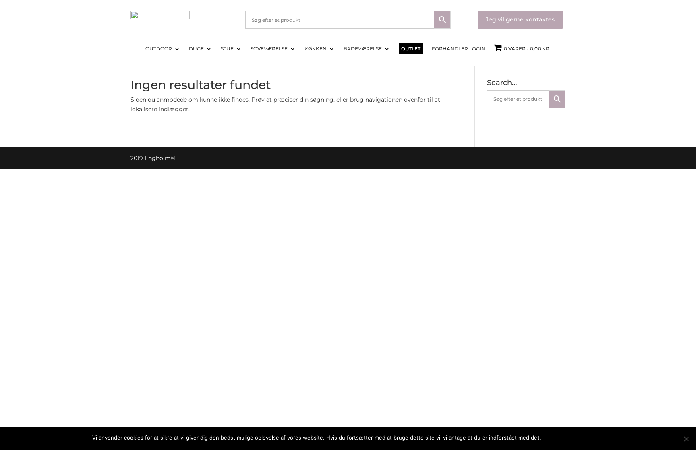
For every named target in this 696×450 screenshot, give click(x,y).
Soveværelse (269, 49)
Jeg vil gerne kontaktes (520, 19)
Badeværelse (363, 49)
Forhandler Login (458, 49)
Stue (227, 49)
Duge (196, 49)
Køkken (315, 49)
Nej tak (595, 437)
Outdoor (158, 49)
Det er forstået (563, 437)
